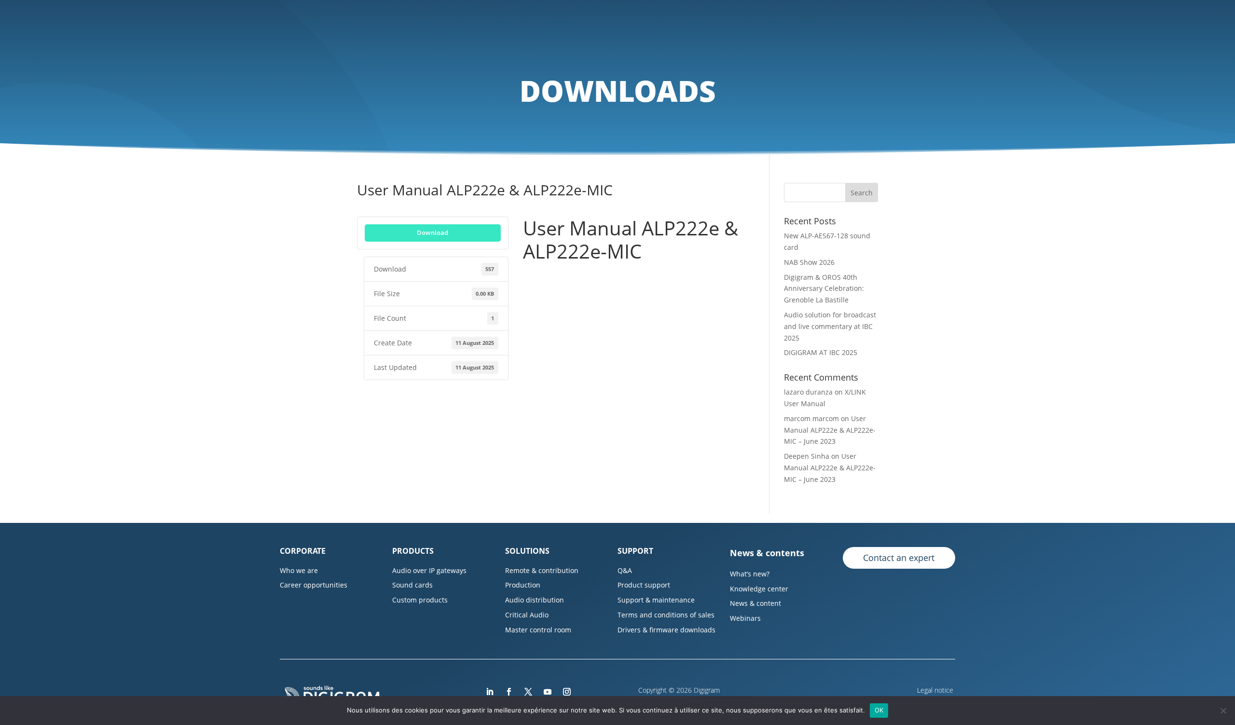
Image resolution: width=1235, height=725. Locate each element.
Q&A (625, 570)
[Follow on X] (528, 691)
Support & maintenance (656, 599)
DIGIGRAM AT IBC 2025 (820, 352)
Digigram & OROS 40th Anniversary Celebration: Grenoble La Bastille (824, 289)
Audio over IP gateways (429, 570)
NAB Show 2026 (809, 262)
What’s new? (749, 573)
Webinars (745, 618)
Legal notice (936, 690)
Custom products (420, 599)
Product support (644, 584)
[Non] (1223, 710)
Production (522, 584)
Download (432, 232)
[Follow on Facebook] (509, 691)
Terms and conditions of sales (666, 614)
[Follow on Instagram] (567, 691)
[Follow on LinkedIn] (489, 691)
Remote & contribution (541, 570)
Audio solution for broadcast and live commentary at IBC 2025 (830, 326)
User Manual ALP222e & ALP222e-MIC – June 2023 (830, 430)
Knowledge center (759, 588)
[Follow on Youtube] (547, 691)
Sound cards (412, 584)
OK (879, 710)
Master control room (538, 629)
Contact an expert (898, 557)
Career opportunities (313, 584)
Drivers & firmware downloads (666, 629)
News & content (755, 603)
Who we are (299, 570)
